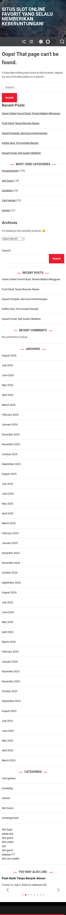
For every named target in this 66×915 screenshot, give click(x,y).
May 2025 (7, 503)
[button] (8, 890)
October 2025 (9, 454)
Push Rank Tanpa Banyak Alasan (20, 123)
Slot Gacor (8, 180)
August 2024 (9, 592)
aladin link (7, 833)
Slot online (8, 841)
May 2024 (7, 622)
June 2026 (8, 375)
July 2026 (7, 365)
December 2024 (11, 553)
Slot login (7, 829)
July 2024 (7, 602)
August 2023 (9, 711)
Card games (9, 200)
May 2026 (7, 385)
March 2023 (9, 760)
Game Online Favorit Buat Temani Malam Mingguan (31, 113)
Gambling (7, 190)
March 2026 (9, 404)
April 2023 (7, 750)
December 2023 (11, 671)
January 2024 (10, 661)
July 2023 (7, 720)
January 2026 (10, 424)
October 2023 (9, 691)
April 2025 (7, 513)
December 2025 (11, 434)
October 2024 (9, 572)
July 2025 (7, 483)
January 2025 (10, 543)
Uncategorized (10, 170)
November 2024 (11, 562)
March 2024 (9, 641)
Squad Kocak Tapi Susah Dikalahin (21, 152)
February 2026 (10, 414)
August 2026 (9, 355)
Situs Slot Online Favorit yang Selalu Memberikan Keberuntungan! (27, 16)
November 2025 (11, 444)
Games (6, 210)
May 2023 (7, 740)
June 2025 (8, 493)
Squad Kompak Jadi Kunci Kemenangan (24, 133)
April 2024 (7, 632)
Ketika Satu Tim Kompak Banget (20, 142)
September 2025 (11, 464)
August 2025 (9, 473)
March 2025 (9, 523)
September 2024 (11, 582)
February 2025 (10, 533)
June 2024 (8, 612)
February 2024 (10, 651)
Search (6, 250)
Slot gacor (7, 837)
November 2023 (11, 681)
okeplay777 (8, 854)
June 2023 (8, 730)
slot (4, 846)
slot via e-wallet (10, 858)
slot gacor (7, 850)
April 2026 (7, 394)
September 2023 (11, 701)
